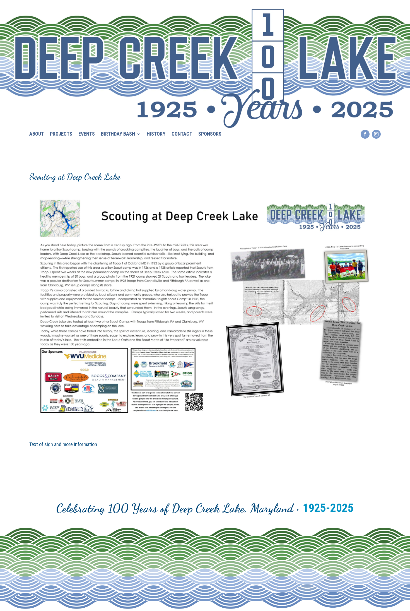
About (36, 134)
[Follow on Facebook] (365, 134)
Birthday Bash (118, 134)
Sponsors (209, 134)
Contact (182, 134)
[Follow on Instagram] (376, 134)
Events (86, 134)
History (156, 134)
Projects (61, 134)
